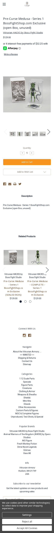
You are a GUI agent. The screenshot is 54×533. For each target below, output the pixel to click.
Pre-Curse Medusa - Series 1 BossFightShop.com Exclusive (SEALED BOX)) (13, 288)
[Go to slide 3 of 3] (30, 301)
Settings (27, 515)
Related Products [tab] (27, 236)
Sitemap (27, 364)
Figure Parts (27, 385)
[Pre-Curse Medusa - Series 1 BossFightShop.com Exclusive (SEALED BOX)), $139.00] (13, 257)
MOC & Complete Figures (27, 413)
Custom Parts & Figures (27, 410)
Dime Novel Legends (27, 447)
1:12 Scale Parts (27, 378)
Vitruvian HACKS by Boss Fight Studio (27, 431)
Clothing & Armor (27, 391)
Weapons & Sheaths (27, 394)
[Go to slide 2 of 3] (25, 301)
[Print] (14, 184)
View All (27, 453)
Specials (27, 382)
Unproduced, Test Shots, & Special (27, 416)
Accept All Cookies (27, 528)
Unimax (27, 450)
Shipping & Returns (27, 358)
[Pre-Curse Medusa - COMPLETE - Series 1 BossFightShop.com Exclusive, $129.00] (37, 257)
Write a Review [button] (11, 54)
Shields (27, 397)
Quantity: (27, 148)
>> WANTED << (27, 355)
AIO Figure (27, 440)
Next (49, 131)
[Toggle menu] (4, 4)
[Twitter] (19, 184)
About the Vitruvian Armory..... (27, 351)
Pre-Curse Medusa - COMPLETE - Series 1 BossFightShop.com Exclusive (37, 288)
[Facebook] (4, 184)
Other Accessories (27, 407)
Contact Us (27, 361)
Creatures (27, 388)
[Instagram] (24, 335)
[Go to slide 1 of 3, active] (21, 301)
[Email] (9, 184)
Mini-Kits (27, 401)
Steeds (27, 404)
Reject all (27, 521)
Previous (5, 131)
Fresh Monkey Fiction (27, 444)
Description (27, 196)
